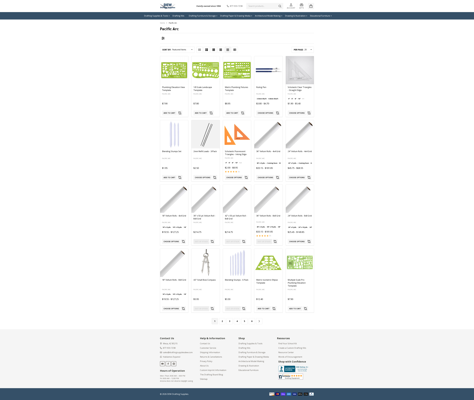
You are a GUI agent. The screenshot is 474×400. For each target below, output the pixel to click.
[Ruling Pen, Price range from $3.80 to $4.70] (268, 70)
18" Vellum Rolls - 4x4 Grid (174, 215)
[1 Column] (200, 50)
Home (162, 23)
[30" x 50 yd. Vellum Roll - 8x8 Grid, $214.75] (205, 199)
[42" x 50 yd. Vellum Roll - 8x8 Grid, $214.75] (237, 199)
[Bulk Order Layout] (235, 50)
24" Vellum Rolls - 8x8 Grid (300, 215)
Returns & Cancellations (211, 356)
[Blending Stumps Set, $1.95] (174, 134)
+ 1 (303, 99)
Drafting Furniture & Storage (202, 15)
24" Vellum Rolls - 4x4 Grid (300, 151)
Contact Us (205, 343)
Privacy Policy (206, 361)
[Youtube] (162, 364)
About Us (204, 365)
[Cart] (311, 6)
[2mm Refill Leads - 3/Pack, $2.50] (205, 134)
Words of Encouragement (290, 356)
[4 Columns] (221, 50)
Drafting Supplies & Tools (156, 15)
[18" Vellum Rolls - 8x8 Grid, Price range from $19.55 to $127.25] (174, 263)
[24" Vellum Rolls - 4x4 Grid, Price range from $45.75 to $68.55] (300, 134)
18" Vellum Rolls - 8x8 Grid (174, 280)
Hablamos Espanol (171, 356)
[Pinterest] (174, 364)
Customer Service (208, 348)
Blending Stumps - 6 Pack (236, 280)
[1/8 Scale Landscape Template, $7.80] (205, 70)
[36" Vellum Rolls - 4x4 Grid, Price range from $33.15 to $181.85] (268, 134)
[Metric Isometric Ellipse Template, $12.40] (268, 263)
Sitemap (203, 379)
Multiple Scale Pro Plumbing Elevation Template (297, 283)
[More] (168, 15)
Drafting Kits (178, 15)
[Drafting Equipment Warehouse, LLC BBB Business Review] (293, 368)
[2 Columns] (207, 50)
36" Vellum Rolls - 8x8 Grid (268, 215)
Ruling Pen (261, 87)
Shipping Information (210, 352)
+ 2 (240, 163)
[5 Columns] (228, 50)
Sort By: (166, 49)
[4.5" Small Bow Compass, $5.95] (205, 263)
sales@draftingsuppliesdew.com (178, 352)
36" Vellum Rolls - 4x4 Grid (268, 151)
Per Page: (298, 49)
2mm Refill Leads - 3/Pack (205, 151)
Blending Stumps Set (171, 151)
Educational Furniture (320, 15)
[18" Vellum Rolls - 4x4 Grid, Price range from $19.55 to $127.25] (174, 199)
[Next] (259, 321)
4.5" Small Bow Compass (204, 280)
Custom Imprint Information (213, 370)
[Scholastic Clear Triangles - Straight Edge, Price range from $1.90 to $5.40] (300, 70)
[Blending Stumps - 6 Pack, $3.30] (237, 263)
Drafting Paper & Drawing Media (235, 15)
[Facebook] (168, 364)
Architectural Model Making (268, 15)
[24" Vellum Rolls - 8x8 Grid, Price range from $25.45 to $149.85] (300, 199)
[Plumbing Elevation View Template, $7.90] (174, 70)
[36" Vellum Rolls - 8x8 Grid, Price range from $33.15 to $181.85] (268, 199)
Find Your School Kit (287, 343)
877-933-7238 (169, 348)
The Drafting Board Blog (211, 374)
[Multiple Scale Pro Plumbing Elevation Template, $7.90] (300, 263)
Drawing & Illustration (295, 15)
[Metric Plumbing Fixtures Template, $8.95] (237, 70)
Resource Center (286, 352)
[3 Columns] (214, 50)
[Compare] (179, 113)
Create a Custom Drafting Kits (292, 348)
